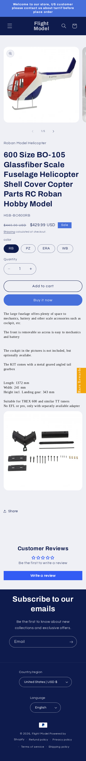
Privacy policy (62, 739)
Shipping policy (59, 747)
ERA (46, 248)
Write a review (43, 575)
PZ (28, 248)
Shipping (9, 232)
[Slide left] (33, 131)
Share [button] (13, 511)
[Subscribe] (71, 641)
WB (65, 248)
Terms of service (32, 747)
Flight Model (40, 733)
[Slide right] (53, 131)
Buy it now (43, 300)
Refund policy (38, 739)
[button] (9, 26)
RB (11, 248)
